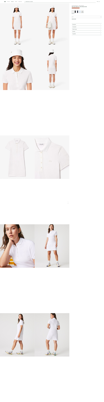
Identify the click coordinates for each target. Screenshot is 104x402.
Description (74, 24)
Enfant (16, 1)
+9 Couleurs (82, 11)
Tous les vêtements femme (75, 5)
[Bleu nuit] (78, 11)
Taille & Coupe (74, 29)
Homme (8, 1)
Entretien (73, 31)
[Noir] (75, 11)
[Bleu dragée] (80, 11)
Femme (12, 1)
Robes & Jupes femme (81, 5)
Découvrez (20, 1)
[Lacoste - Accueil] (5, 1)
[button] (99, 2)
